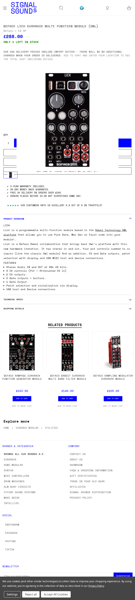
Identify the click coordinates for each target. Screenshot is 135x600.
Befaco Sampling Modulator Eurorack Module (113, 377)
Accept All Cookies (56, 594)
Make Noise (12, 497)
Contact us (78, 454)
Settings (12, 594)
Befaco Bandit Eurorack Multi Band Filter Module (67, 377)
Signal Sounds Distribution (90, 492)
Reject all (31, 594)
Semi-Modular (13, 465)
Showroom (76, 465)
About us (76, 459)
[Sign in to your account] (107, 8)
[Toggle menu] (5, 7)
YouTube (10, 541)
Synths (8, 470)
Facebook (11, 533)
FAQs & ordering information (91, 470)
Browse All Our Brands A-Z (23, 454)
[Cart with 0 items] (129, 8)
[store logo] (24, 8)
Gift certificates (83, 476)
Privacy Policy (81, 497)
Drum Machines (14, 481)
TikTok (9, 549)
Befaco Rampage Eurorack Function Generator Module (22, 377)
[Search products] (61, 7)
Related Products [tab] (65, 324)
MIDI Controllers (16, 476)
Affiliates (78, 487)
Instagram (12, 524)
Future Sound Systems (20, 492)
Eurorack (10, 459)
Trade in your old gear (87, 481)
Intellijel (12, 503)
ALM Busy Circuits (17, 487)
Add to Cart (22, 398)
